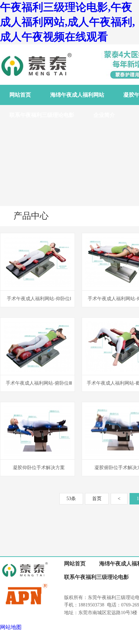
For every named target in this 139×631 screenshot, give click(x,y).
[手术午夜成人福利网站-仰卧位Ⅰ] (37, 288)
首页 (97, 498)
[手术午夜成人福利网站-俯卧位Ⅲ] (37, 373)
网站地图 (11, 627)
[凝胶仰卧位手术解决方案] (37, 457)
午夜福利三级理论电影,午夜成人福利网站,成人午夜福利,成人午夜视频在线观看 (67, 22)
